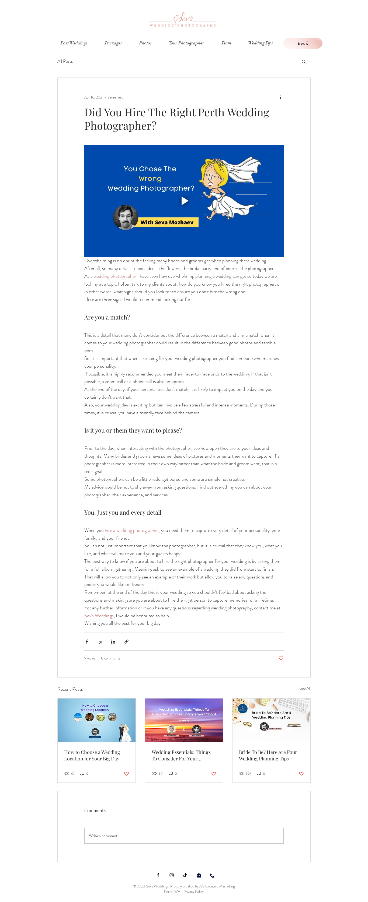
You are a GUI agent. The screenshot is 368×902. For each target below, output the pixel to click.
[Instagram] (171, 875)
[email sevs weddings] (199, 875)
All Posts (65, 61)
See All (305, 688)
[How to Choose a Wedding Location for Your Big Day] (97, 720)
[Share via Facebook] (86, 641)
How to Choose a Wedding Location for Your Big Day (92, 755)
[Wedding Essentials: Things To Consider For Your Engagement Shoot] (184, 720)
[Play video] (184, 201)
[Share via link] (126, 641)
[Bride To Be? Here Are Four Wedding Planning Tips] (271, 720)
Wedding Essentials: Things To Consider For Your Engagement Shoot (181, 755)
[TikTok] (185, 875)
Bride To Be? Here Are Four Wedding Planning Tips (268, 755)
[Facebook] (158, 875)
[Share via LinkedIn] (113, 641)
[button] (303, 61)
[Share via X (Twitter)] (100, 641)
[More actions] (280, 97)
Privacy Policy (193, 891)
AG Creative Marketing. (217, 886)
